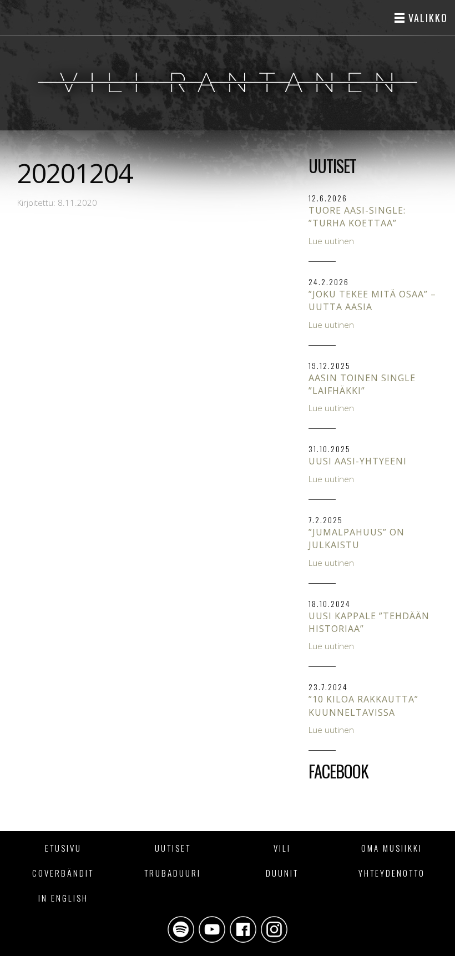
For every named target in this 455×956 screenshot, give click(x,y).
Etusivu (63, 848)
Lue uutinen (331, 240)
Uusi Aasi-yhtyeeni (358, 461)
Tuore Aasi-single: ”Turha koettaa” (357, 216)
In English (63, 898)
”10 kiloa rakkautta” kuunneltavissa (363, 705)
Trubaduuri (172, 873)
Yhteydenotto (391, 873)
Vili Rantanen (227, 83)
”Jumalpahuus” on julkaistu (357, 538)
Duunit (282, 873)
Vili (282, 848)
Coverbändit (63, 873)
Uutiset (173, 848)
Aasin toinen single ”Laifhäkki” (362, 384)
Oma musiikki (391, 848)
